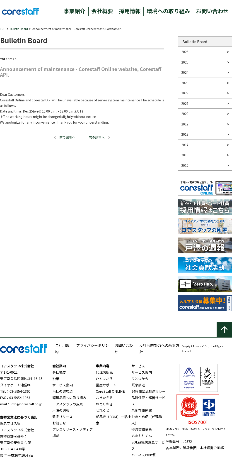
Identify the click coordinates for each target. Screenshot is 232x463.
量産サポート (106, 384)
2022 (184, 93)
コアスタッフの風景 (67, 404)
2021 (184, 103)
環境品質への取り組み (69, 397)
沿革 (55, 378)
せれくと (102, 410)
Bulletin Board (19, 29)
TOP (2, 29)
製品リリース (62, 416)
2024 (184, 72)
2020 (184, 113)
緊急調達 (138, 384)
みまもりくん (141, 435)
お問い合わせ (212, 11)
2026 (184, 51)
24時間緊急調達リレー (148, 391)
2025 (184, 62)
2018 (184, 134)
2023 (184, 83)
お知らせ (59, 423)
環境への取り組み (168, 11)
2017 (184, 144)
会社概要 (102, 11)
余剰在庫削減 (141, 410)
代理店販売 (104, 372)
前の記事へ (67, 137)
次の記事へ (97, 137)
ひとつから (104, 378)
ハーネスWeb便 (143, 454)
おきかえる (104, 397)
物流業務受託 (141, 429)
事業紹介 (74, 11)
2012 (184, 165)
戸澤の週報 (60, 410)
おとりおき (104, 404)
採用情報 (130, 11)
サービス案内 (62, 384)
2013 (184, 155)
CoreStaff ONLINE (110, 391)
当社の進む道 (62, 391)
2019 (184, 124)
